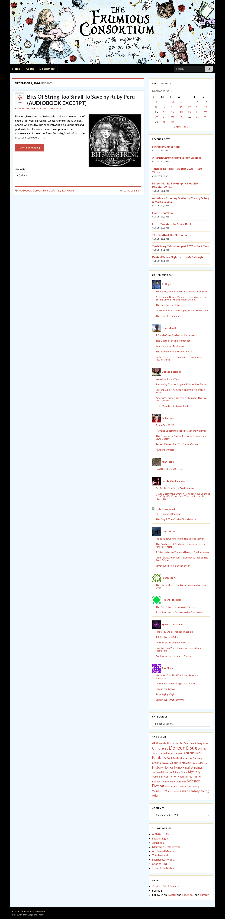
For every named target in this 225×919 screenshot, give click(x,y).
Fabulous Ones (192, 753)
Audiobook (41, 108)
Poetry (189, 777)
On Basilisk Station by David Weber (175, 488)
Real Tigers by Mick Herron (170, 346)
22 (156, 116)
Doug (191, 748)
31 (172, 122)
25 (181, 116)
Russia (174, 781)
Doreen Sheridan (26, 108)
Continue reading (30, 147)
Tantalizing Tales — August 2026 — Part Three (181, 384)
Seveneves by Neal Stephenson (173, 565)
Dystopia (202, 748)
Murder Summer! (165, 449)
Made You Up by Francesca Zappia (174, 631)
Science (182, 781)
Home (16, 68)
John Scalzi (158, 842)
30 (164, 122)
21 (205, 112)
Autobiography (200, 743)
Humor (198, 767)
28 (205, 116)
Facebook (188, 894)
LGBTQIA (156, 772)
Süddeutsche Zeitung (188, 786)
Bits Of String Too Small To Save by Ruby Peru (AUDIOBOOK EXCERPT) (81, 99)
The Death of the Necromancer (172, 235)
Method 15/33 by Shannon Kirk (173, 642)
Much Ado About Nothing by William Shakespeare (183, 310)
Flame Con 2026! (163, 212)
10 (172, 106)
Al (153, 743)
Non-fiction (170, 776)
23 (164, 116)
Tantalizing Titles (161, 791)
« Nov (177, 126)
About (30, 68)
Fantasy (59, 108)
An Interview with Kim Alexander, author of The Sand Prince (182, 559)
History (157, 767)
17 (172, 112)
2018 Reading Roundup (168, 513)
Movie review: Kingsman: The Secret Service (180, 538)
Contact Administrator (165, 886)
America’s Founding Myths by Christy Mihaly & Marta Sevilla (181, 399)
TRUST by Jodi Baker (167, 637)
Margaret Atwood (163, 859)
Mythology (157, 776)
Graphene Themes (37, 914)
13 (197, 106)
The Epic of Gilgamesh (168, 315)
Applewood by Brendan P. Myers (173, 655)
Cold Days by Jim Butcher (169, 468)
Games (188, 758)
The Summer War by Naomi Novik (174, 351)
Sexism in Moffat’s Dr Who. (170, 699)
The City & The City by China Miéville (176, 519)
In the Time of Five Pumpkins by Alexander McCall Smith (179, 358)
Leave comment (132, 190)
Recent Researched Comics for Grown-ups (179, 444)
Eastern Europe (159, 753)
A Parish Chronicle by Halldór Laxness (176, 157)
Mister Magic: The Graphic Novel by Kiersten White (180, 391)
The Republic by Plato (168, 304)
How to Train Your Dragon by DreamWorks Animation (179, 649)
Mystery (194, 772)
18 (181, 112)
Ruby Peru (68, 190)
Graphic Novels (180, 763)
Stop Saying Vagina (166, 694)
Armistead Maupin (163, 851)
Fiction (181, 758)
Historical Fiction (199, 763)
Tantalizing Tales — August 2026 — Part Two (180, 246)
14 (205, 106)
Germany (197, 758)
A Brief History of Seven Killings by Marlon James (182, 552)
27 (197, 116)
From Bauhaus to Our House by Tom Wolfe (179, 612)
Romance (166, 781)
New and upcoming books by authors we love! (181, 430)
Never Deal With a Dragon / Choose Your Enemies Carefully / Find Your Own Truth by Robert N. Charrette (183, 496)
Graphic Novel (160, 762)
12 (189, 106)
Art (177, 743)
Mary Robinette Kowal (166, 846)
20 (197, 112)
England (170, 753)
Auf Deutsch (186, 743)
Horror (168, 767)
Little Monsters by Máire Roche (172, 224)
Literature (167, 772)
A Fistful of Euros (162, 834)
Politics (197, 776)
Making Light (160, 838)
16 (164, 112)
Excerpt (47, 190)
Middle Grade (180, 772)
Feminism (172, 758)
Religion (156, 781)
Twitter (171, 894)
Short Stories (171, 786)
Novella (182, 776)
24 (172, 116)
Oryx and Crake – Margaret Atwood (175, 683)
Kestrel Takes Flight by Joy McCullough (177, 257)
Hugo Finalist (184, 767)
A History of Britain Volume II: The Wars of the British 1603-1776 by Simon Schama (181, 298)
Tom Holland (160, 855)
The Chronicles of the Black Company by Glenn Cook (181, 586)
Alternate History (165, 743)
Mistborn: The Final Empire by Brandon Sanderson (177, 676)
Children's (160, 748)
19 (189, 112)
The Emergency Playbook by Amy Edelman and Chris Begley (181, 437)
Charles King (159, 863)
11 (181, 106)
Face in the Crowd (165, 688)
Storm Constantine (163, 868)
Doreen (51, 108)
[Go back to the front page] (112, 32)
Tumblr (204, 894)
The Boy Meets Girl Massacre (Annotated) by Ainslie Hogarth (180, 545)
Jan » (185, 126)
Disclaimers (47, 68)
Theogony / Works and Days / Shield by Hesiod (181, 291)
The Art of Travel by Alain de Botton (175, 606)
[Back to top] (217, 911)
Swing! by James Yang (166, 146)
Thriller (175, 791)
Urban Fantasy (190, 791)
